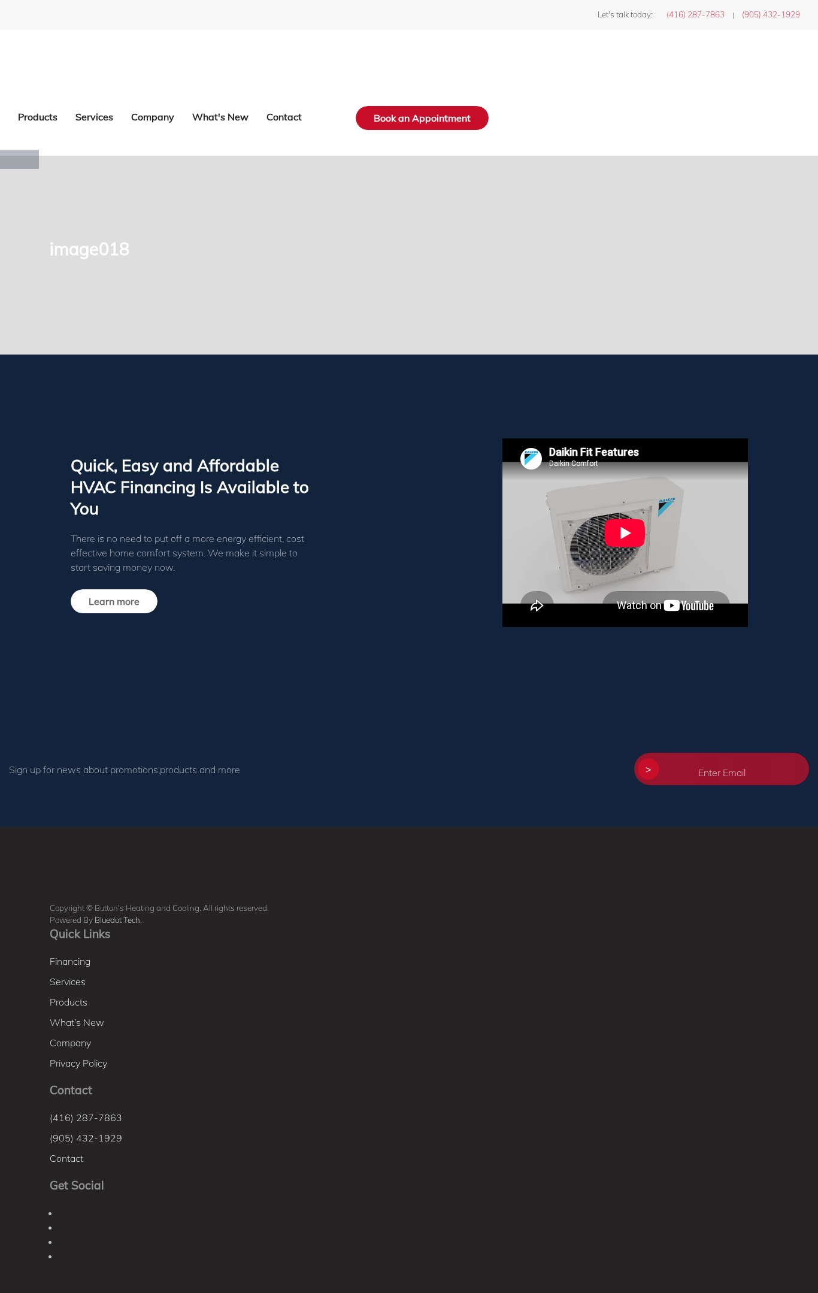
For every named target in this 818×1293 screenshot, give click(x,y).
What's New (220, 117)
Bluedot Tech (117, 920)
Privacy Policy (78, 1063)
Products (37, 117)
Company (152, 117)
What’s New (77, 1022)
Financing (70, 961)
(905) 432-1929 (771, 14)
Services (94, 117)
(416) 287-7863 (695, 14)
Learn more (114, 601)
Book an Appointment (422, 118)
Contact (284, 117)
